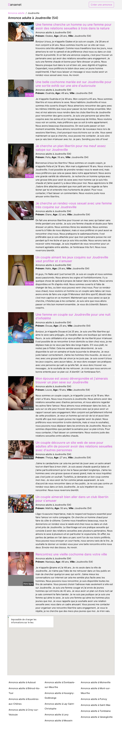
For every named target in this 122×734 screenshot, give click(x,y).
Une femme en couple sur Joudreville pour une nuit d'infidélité (73, 316)
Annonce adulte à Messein (58, 720)
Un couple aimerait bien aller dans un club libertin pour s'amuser (72, 498)
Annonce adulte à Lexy (56, 714)
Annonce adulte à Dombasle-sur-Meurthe (60, 685)
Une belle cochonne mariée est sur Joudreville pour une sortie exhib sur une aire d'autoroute (73, 84)
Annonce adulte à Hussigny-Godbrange (59, 695)
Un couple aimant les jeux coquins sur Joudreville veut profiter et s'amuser (72, 259)
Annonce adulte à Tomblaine (96, 711)
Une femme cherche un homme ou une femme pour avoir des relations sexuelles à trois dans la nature (73, 26)
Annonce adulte (16, 13)
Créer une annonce (101, 4)
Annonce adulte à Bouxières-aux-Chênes (24, 701)
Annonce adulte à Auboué (22, 682)
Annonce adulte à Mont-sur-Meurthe (95, 690)
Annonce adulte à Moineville (96, 682)
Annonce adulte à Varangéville (97, 717)
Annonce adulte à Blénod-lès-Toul (24, 690)
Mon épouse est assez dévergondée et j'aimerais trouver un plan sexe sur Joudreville (72, 380)
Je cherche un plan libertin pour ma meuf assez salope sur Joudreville (71, 147)
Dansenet (14, 4)
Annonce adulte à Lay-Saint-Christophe (60, 706)
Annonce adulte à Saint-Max (95, 705)
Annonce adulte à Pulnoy (94, 699)
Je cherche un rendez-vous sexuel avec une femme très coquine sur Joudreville (74, 205)
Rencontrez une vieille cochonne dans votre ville (71, 554)
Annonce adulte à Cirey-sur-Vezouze (24, 712)
